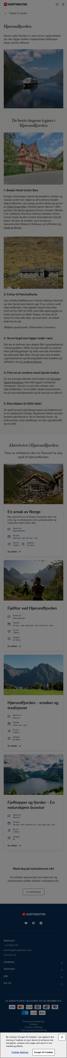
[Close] (62, 1037)
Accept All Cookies (43, 1052)
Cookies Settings (20, 1052)
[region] (33, 1045)
